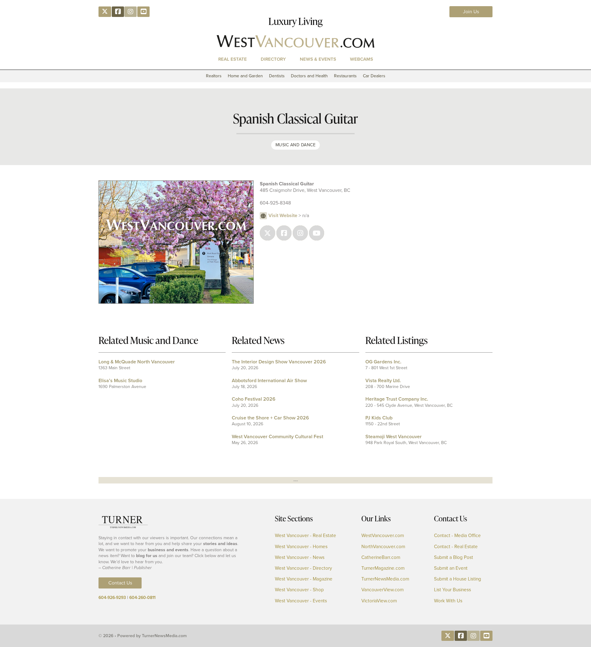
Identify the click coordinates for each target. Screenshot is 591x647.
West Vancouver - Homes (301, 547)
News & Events (318, 59)
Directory (273, 59)
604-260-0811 (142, 597)
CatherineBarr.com (380, 557)
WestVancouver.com (382, 535)
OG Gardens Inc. (383, 361)
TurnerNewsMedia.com (385, 579)
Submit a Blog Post (453, 557)
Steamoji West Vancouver (393, 436)
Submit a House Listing (457, 579)
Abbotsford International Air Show (269, 380)
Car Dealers (374, 76)
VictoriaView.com (379, 601)
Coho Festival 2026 (253, 398)
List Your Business (452, 590)
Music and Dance (295, 145)
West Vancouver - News (299, 557)
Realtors (214, 76)
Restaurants (345, 76)
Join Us (471, 11)
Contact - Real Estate (456, 547)
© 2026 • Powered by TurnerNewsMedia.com (142, 636)
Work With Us (448, 601)
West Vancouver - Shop (299, 590)
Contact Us (120, 582)
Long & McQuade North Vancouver (136, 361)
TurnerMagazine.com (382, 568)
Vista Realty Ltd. (383, 380)
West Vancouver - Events (301, 601)
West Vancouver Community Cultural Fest (277, 436)
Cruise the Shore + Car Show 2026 (270, 417)
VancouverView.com (382, 590)
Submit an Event (451, 568)
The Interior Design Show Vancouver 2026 (279, 361)
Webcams (361, 59)
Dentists (277, 76)
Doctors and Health (309, 76)
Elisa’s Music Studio (120, 380)
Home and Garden (245, 76)
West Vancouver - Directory (303, 568)
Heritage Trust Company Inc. (396, 398)
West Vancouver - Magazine (303, 579)
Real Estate (232, 59)
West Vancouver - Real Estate (305, 535)
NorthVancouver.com (383, 547)
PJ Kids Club (378, 417)
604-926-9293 (112, 597)
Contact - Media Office (457, 535)
